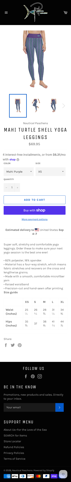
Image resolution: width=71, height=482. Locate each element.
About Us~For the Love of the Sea (25, 429)
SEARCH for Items (15, 435)
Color (7, 163)
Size (38, 163)
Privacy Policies (14, 453)
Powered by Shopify (43, 470)
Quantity (9, 179)
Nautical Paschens (22, 470)
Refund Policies (14, 447)
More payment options (35, 219)
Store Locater (12, 441)
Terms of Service (14, 458)
